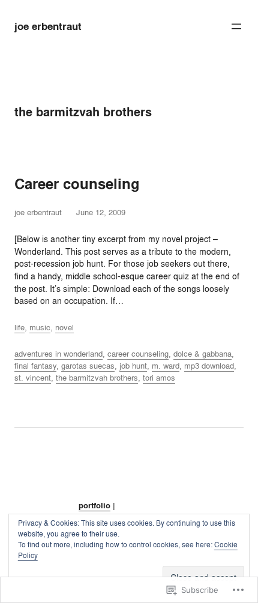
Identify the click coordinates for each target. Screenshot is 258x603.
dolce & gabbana (202, 353)
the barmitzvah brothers (97, 377)
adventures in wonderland (58, 353)
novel (64, 327)
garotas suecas (88, 365)
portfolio (94, 505)
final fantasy (35, 365)
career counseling (138, 353)
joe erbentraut (48, 26)
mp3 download (209, 365)
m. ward (165, 365)
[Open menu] (236, 26)
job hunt (133, 365)
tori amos (159, 377)
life (19, 327)
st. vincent (32, 377)
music (39, 327)
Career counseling (77, 184)
